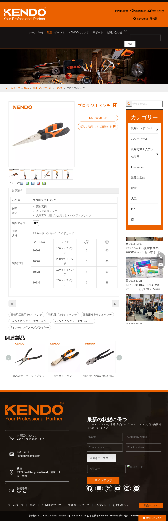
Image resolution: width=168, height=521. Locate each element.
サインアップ (103, 480)
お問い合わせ (121, 505)
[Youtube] (118, 488)
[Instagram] (127, 488)
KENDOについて (52, 505)
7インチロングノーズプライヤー (74, 321)
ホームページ (15, 505)
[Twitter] (108, 488)
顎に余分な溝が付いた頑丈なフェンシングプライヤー (99, 376)
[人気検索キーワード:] (129, 104)
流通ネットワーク (78, 505)
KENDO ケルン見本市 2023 (142, 246)
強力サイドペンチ (63, 376)
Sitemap (114, 515)
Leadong (103, 515)
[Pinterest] (136, 488)
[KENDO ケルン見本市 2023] (144, 238)
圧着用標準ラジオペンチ (97, 314)
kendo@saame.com (28, 455)
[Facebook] (90, 488)
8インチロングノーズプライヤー (30, 327)
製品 (32, 505)
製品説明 (17, 190)
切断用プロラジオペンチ (62, 314)
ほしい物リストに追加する (96, 126)
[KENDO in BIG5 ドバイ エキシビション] (144, 274)
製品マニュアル (151, 506)
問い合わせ (95, 118)
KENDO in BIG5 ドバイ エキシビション (144, 283)
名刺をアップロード (102, 458)
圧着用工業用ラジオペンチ (26, 314)
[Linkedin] (99, 488)
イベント (101, 505)
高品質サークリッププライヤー (29, 376)
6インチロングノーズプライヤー (30, 321)
